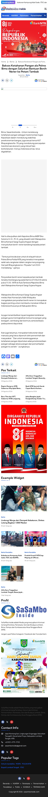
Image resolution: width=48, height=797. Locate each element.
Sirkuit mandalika (8, 764)
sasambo (21, 75)
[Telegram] (11, 80)
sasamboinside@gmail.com (15, 746)
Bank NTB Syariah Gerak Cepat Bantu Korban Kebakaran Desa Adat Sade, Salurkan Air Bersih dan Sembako (35, 387)
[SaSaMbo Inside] (13, 9)
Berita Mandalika (6, 552)
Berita (28, 75)
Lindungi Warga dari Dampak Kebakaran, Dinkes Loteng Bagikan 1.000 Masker (10, 377)
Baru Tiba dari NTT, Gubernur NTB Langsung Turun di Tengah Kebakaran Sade (11, 397)
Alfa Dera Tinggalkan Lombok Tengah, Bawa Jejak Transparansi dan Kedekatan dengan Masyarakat (36, 377)
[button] (45, 8)
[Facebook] (2, 80)
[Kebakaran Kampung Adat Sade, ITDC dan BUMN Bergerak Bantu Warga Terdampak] (12, 539)
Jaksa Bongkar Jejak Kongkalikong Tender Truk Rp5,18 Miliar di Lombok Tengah (36, 397)
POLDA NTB (26, 764)
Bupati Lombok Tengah (10, 767)
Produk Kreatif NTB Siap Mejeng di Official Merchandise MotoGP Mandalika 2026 (34, 556)
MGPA (18, 764)
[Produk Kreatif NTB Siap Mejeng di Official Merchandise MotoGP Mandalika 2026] (36, 539)
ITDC (22, 767)
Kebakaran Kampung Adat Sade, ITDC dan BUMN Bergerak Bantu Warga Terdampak (11, 556)
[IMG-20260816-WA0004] (24, 57)
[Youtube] (11, 722)
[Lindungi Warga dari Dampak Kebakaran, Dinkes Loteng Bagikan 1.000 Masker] (24, 498)
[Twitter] (7, 80)
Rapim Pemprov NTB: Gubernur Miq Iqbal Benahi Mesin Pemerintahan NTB (11, 387)
